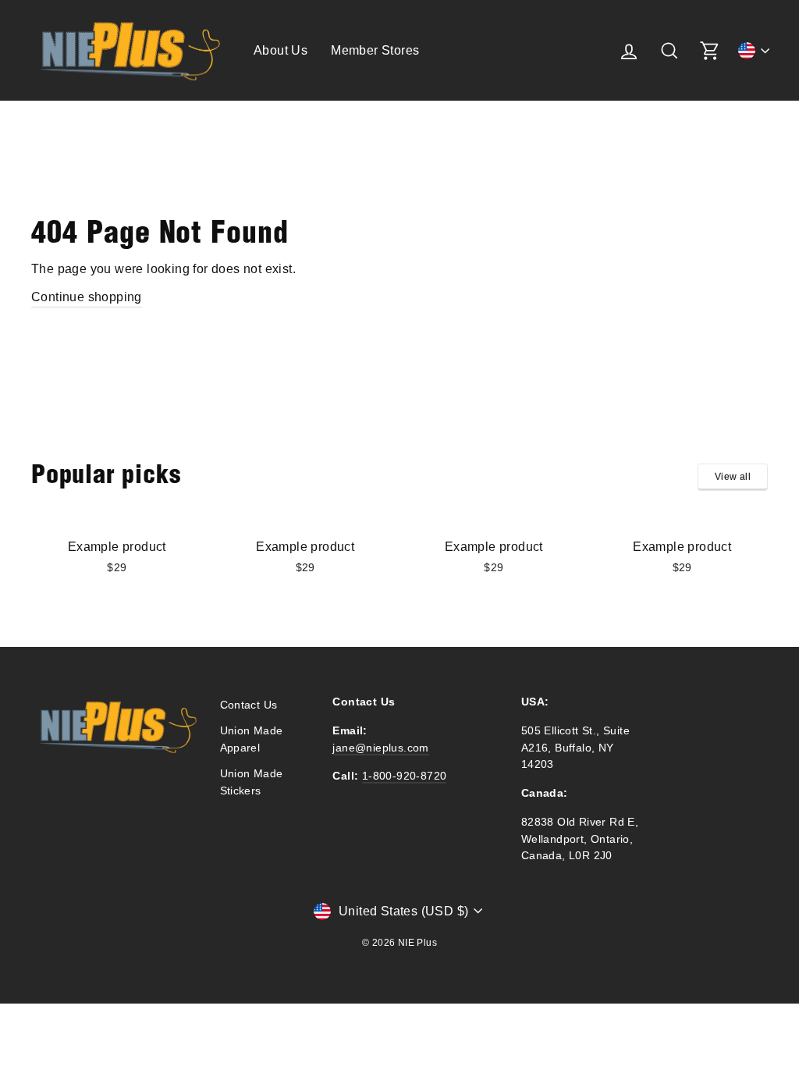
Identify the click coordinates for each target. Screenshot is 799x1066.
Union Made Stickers (251, 782)
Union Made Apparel (251, 739)
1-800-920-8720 (404, 776)
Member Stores (375, 50)
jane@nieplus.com (380, 748)
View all (733, 476)
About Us (280, 50)
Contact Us (249, 705)
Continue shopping (86, 297)
